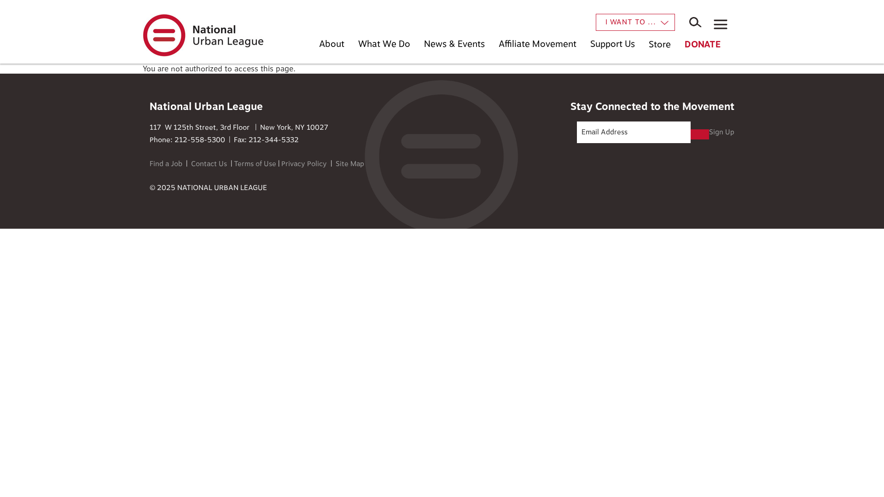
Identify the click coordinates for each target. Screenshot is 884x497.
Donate (703, 44)
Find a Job (166, 164)
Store (660, 44)
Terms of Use (255, 164)
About (331, 44)
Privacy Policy (304, 164)
